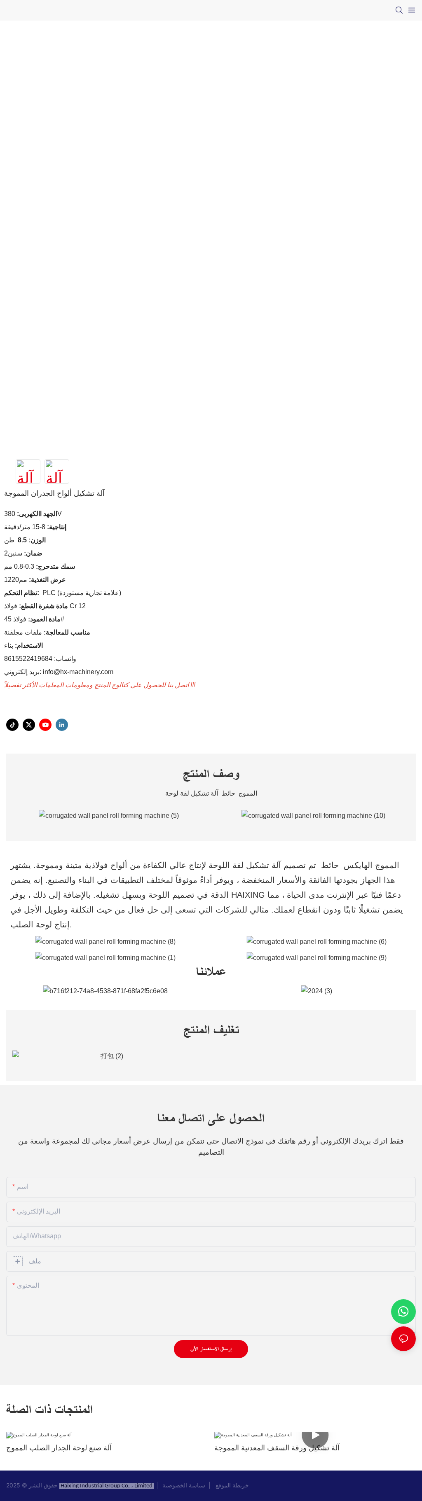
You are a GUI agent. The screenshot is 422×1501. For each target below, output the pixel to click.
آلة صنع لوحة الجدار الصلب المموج (59, 1448)
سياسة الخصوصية (185, 1485)
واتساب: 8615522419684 (40, 658)
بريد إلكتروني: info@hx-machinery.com (59, 671)
